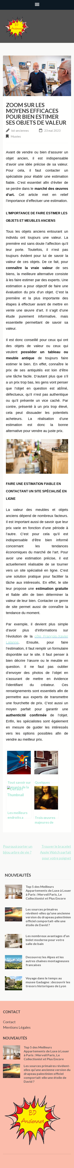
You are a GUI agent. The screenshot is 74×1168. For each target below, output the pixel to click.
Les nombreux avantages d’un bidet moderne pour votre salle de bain (47, 940)
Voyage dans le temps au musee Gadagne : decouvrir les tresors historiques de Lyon (48, 982)
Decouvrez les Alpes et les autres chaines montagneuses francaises (47, 961)
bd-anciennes (20, 130)
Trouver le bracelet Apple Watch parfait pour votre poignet (55, 852)
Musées (16, 136)
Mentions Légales (17, 1027)
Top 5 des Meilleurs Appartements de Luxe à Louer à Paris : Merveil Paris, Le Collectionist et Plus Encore (48, 892)
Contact (9, 1022)
